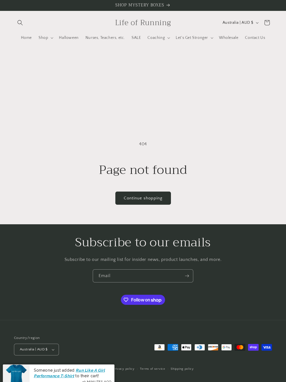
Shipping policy (182, 369)
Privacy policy (124, 369)
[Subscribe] (187, 275)
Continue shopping (143, 198)
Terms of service (152, 369)
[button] (20, 22)
